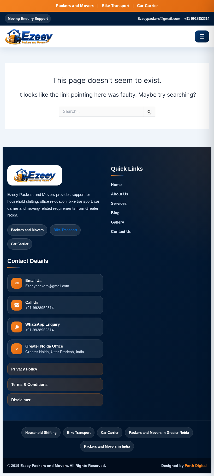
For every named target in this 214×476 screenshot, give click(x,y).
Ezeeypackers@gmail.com (159, 19)
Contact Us (121, 232)
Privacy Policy (24, 369)
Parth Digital (196, 465)
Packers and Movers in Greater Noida (159, 433)
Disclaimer (21, 400)
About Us (119, 194)
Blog (115, 213)
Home (116, 185)
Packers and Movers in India (107, 446)
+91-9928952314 (196, 19)
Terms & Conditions (29, 384)
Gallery (117, 222)
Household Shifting (41, 433)
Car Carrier (109, 433)
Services (119, 203)
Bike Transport (65, 230)
